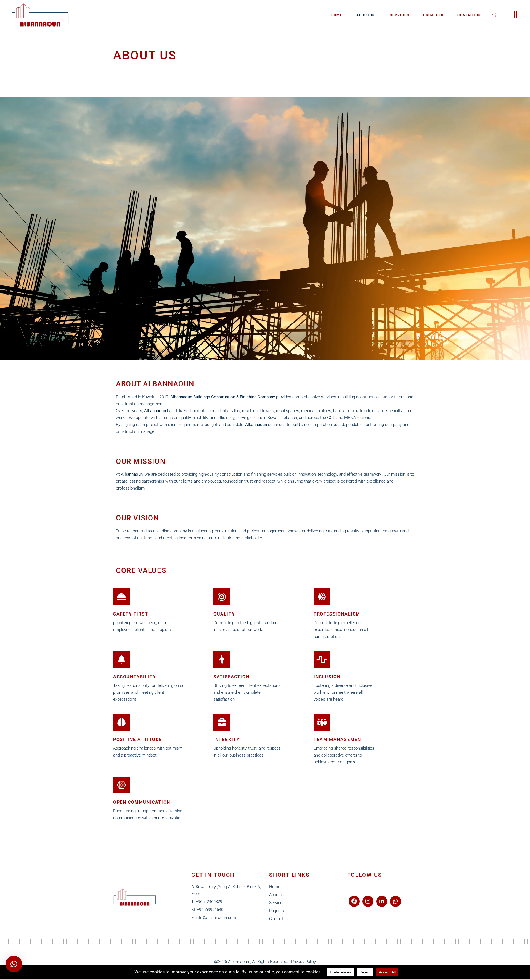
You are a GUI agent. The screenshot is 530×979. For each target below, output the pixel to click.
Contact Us (279, 918)
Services (277, 902)
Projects (276, 910)
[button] (14, 964)
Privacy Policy (303, 961)
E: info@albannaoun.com (213, 917)
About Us (277, 894)
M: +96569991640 (207, 909)
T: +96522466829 (206, 901)
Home (274, 886)
